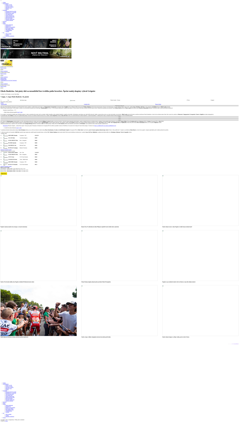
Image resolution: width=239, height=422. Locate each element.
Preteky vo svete (8, 4)
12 (7, 80)
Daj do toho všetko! (9, 28)
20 (15, 80)
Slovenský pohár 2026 (9, 19)
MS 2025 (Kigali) (8, 18)
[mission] (35, 47)
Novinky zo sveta (8, 5)
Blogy (4, 22)
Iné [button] (3, 32)
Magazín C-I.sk (8, 8)
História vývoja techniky (10, 27)
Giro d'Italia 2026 (8, 14)
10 (5, 80)
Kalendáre (5, 390)
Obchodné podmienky (9, 36)
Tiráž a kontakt (8, 33)
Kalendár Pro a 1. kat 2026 (10, 12)
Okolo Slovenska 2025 (10, 16)
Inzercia (7, 9)
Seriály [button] (4, 23)
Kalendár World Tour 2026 (10, 11)
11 (6, 80)
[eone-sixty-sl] (3, 48)
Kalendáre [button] (5, 10)
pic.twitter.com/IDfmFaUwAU (110, 125)
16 (11, 80)
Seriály (4, 404)
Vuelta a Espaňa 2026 (9, 15)
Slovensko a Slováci (9, 6)
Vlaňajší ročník (4, 104)
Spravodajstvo (6, 384)
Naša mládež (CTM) (9, 29)
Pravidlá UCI (8, 25)
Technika (7, 31)
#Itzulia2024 (5, 125)
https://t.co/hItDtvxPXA (99, 125)
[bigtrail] (35, 58)
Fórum (4, 37)
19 (14, 80)
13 (8, 80)
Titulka (4, 2)
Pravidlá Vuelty (3, 79)
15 (10, 80)
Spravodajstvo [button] (6, 3)
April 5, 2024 (19, 112)
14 (9, 80)
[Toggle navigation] (0, 0)
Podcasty (5, 21)
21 (16, 80)
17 (12, 80)
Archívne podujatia (9, 20)
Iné (3, 413)
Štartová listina (3, 67)
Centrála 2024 (87, 104)
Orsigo (6, 420)
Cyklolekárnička (8, 30)
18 (13, 80)
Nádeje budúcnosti (9, 24)
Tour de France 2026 (9, 13)
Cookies (7, 34)
